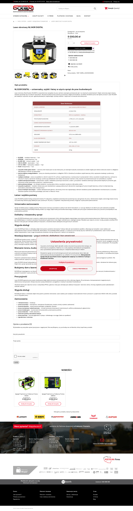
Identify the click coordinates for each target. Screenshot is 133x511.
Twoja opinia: (17, 341)
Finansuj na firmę (80, 48)
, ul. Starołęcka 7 (56, 436)
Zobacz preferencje (80, 268)
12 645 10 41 (24, 1)
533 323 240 (18, 446)
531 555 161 (73, 58)
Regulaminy (16, 499)
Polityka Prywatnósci (66, 262)
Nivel (69, 70)
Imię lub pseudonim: (19, 334)
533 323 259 (70, 441)
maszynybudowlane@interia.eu (86, 52)
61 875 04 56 (41, 1)
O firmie (95, 497)
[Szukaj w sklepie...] (95, 8)
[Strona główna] (23, 9)
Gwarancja (69, 497)
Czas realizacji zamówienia (47, 497)
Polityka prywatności (19, 497)
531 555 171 (17, 442)
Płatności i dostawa (45, 494)
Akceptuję (53, 268)
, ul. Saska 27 (19, 436)
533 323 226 (72, 52)
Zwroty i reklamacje (72, 494)
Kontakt (95, 494)
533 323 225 (34, 441)
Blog (94, 499)
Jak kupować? (17, 494)
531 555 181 (73, 60)
